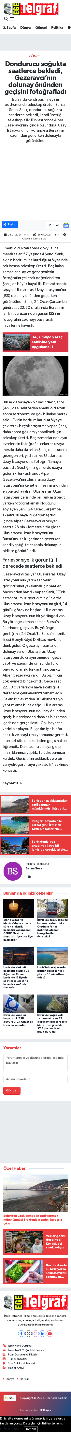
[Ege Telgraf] (31, 9)
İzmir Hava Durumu (20, 1345)
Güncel (41, 28)
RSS (11, 1398)
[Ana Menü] (12, 19)
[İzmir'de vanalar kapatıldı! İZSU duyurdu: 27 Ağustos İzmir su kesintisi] (18, 1003)
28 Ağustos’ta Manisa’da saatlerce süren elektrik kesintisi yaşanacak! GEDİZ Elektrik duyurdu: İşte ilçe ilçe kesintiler (18, 930)
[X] (28, 1333)
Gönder (12, 1090)
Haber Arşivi (16, 1367)
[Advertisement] (35, 1133)
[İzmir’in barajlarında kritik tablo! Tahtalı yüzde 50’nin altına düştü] (52, 956)
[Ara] (6, 19)
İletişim (25, 1378)
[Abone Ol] (66, 225)
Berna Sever (35, 868)
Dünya (25, 28)
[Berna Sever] (12, 871)
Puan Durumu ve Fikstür (23, 1354)
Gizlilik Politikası (11, 1429)
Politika (57, 28)
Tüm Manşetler (17, 1358)
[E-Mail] (29, 877)
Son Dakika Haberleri (21, 1363)
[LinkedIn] (42, 1333)
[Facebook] (21, 1333)
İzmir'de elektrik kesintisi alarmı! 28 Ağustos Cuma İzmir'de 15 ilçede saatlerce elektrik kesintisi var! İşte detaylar (16, 977)
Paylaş (12, 224)
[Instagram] (35, 1333)
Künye (10, 1378)
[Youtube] (50, 1333)
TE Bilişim (45, 1410)
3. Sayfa (9, 28)
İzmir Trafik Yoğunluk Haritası (26, 1350)
